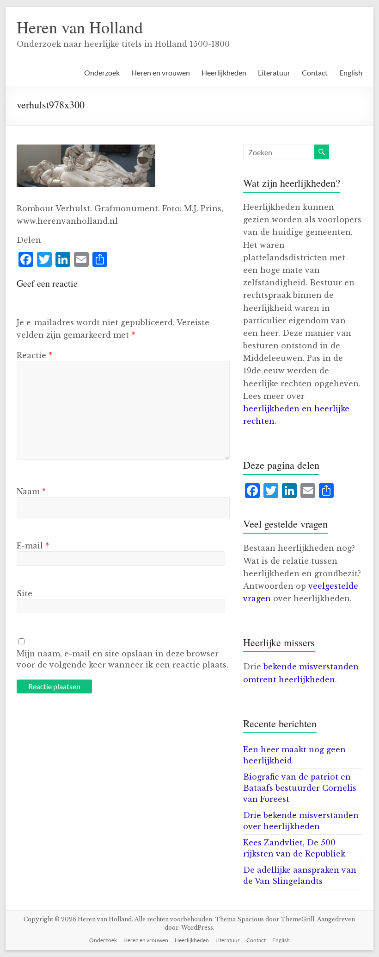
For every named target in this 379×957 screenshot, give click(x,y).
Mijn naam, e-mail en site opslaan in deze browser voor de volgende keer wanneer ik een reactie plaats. (122, 659)
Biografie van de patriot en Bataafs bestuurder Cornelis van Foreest (299, 788)
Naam (31, 491)
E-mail (33, 545)
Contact (315, 72)
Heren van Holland (80, 27)
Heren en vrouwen (160, 72)
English (350, 72)
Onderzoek (102, 72)
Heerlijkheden (224, 72)
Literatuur (274, 72)
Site (24, 593)
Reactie (34, 355)
